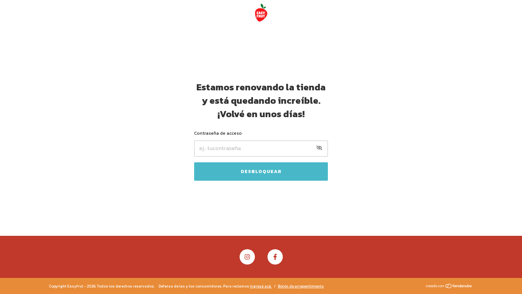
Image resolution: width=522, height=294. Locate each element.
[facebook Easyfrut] (275, 257)
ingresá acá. (261, 286)
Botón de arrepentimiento (301, 286)
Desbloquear (261, 171)
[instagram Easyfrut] (247, 257)
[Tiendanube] (449, 287)
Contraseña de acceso (218, 133)
